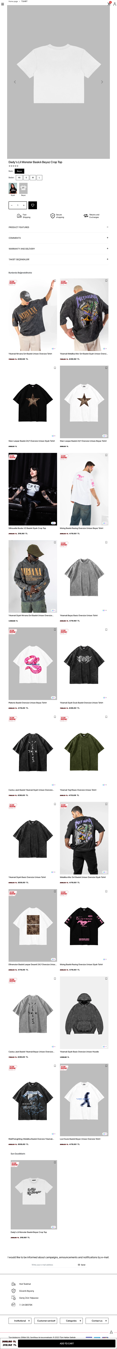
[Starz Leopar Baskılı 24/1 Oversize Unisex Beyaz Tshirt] (84, 402)
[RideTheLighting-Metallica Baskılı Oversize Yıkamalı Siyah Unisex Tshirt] (33, 1100)
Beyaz (19, 171)
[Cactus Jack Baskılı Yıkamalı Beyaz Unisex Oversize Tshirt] (33, 1012)
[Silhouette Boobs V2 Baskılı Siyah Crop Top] (33, 489)
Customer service (45, 1320)
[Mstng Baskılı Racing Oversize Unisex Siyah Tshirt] (84, 925)
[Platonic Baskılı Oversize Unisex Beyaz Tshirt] (33, 663)
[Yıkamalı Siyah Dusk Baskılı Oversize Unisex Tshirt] (84, 663)
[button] (15, 82)
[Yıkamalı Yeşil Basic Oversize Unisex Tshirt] (84, 751)
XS (19, 177)
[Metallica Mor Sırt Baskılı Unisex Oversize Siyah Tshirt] (84, 838)
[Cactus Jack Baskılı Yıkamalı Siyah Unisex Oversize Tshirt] (33, 751)
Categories (71, 1320)
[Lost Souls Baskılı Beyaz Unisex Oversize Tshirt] (84, 1100)
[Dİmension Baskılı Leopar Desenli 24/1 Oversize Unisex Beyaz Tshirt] (33, 925)
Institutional (20, 1320)
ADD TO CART (67, 1343)
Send (83, 1265)
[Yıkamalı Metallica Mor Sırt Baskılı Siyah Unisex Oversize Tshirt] (84, 314)
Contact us (97, 1320)
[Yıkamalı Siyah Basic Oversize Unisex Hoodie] (84, 1012)
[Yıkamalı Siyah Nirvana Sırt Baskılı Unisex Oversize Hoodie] (33, 576)
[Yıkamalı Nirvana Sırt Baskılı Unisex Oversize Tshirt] (33, 314)
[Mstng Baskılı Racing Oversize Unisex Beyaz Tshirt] (84, 489)
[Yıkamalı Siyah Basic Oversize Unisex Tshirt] (33, 838)
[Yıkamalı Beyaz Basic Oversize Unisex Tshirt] (84, 576)
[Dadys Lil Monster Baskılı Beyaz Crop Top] (34, 1195)
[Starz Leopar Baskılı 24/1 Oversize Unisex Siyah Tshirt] (33, 402)
